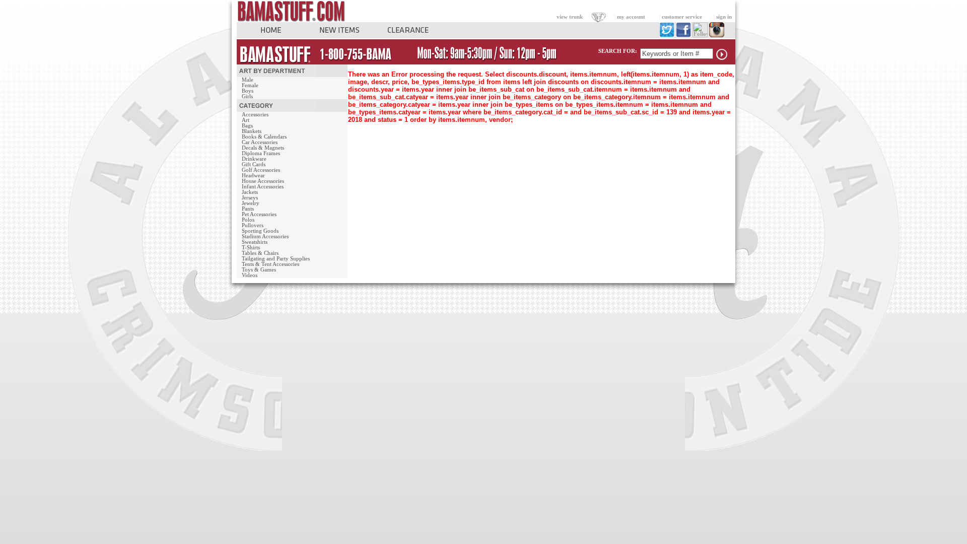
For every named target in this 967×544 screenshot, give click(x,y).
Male (247, 80)
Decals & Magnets (263, 148)
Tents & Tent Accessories (270, 264)
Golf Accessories (261, 170)
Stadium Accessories (265, 236)
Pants (248, 209)
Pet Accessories (259, 214)
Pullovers (252, 225)
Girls (247, 96)
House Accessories (263, 181)
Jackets (250, 192)
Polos (248, 220)
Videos (249, 275)
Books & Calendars (264, 137)
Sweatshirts (254, 242)
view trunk (570, 17)
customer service (682, 17)
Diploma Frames (261, 153)
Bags (247, 125)
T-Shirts (251, 247)
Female (250, 85)
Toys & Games (259, 270)
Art (245, 120)
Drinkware (254, 159)
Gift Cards (253, 164)
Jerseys (250, 197)
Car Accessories (260, 142)
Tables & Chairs (260, 253)
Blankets (251, 131)
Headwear (253, 175)
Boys (247, 91)
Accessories (255, 114)
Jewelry (250, 203)
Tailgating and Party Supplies (276, 258)
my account (631, 17)
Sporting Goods (260, 231)
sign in (724, 17)
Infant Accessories (263, 186)
